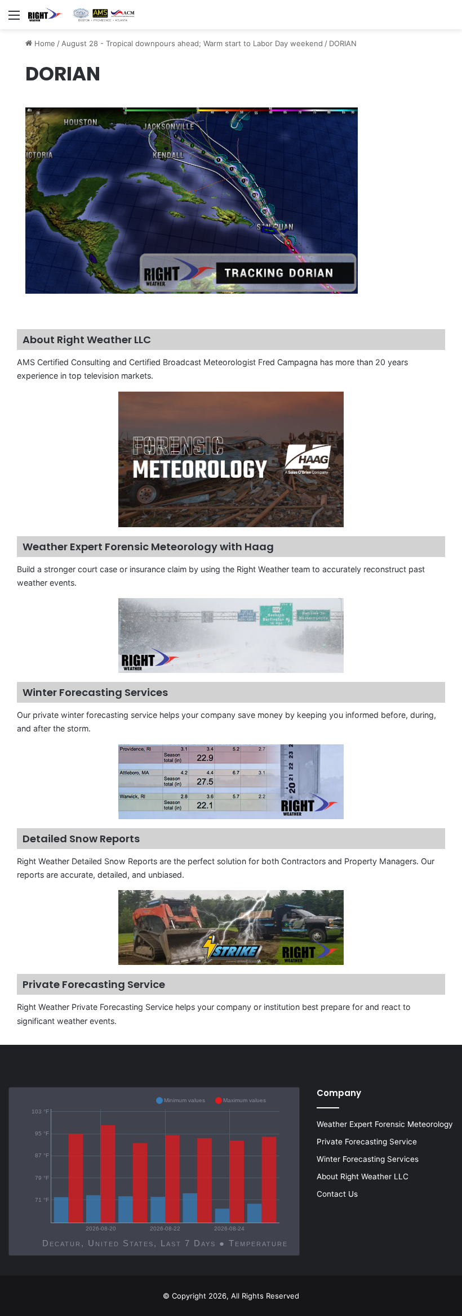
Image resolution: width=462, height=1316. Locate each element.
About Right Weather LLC (362, 1176)
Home (43, 43)
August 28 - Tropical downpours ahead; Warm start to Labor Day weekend (192, 43)
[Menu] (14, 19)
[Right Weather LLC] (81, 14)
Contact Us (337, 1193)
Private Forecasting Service (367, 1141)
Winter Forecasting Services (368, 1159)
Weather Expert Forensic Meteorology (385, 1124)
